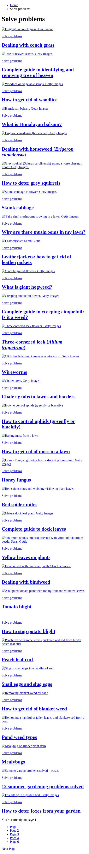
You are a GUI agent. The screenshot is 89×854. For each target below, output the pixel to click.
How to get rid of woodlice (30, 99)
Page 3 (14, 834)
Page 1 (14, 827)
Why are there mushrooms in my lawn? (43, 232)
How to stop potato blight (28, 631)
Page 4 (14, 838)
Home (14, 5)
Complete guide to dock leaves (34, 529)
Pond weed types (19, 737)
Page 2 (14, 830)
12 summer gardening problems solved (43, 786)
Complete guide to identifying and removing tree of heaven (38, 72)
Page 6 (14, 841)
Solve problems (12, 36)
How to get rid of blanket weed (34, 708)
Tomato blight (16, 606)
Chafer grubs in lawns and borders (38, 396)
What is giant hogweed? (27, 287)
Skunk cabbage (18, 207)
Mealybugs (13, 761)
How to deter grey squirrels (31, 183)
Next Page (8, 848)
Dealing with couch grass (28, 45)
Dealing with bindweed (26, 582)
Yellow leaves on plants (26, 557)
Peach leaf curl (18, 659)
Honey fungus (16, 480)
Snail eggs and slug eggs (27, 684)
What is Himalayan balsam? (32, 124)
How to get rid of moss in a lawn (36, 451)
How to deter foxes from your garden (41, 811)
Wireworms (14, 372)
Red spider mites (19, 504)
